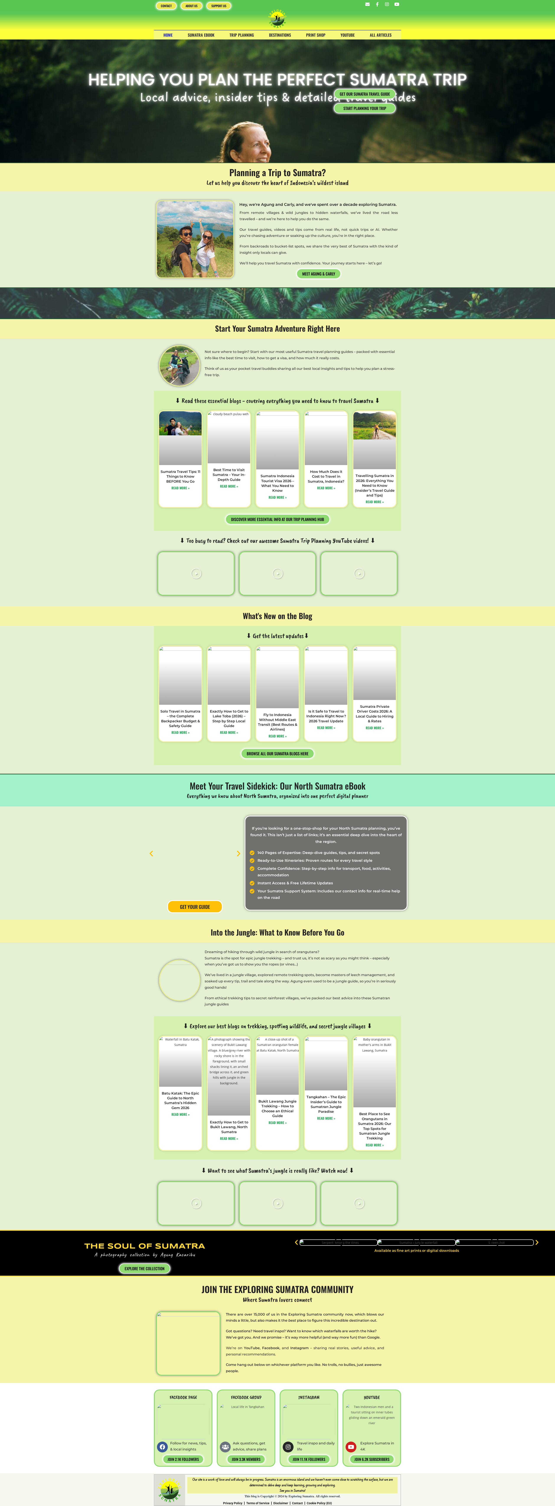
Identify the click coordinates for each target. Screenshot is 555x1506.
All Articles (381, 35)
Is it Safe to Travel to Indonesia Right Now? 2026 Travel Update (326, 716)
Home (168, 35)
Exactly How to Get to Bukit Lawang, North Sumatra (229, 1127)
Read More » (180, 487)
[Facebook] (162, 1447)
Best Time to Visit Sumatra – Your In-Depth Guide (229, 475)
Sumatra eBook (201, 35)
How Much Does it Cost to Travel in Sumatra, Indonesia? (326, 476)
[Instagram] (387, 4)
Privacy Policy (232, 1503)
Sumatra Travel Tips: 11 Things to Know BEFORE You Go (180, 476)
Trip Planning (242, 35)
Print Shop (315, 35)
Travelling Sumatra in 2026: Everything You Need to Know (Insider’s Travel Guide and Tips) (375, 485)
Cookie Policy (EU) (319, 1503)
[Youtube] (396, 4)
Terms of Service (257, 1503)
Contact (297, 1503)
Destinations (280, 35)
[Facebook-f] (377, 4)
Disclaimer (280, 1503)
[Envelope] (367, 4)
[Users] (225, 1447)
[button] (196, 573)
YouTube (348, 35)
